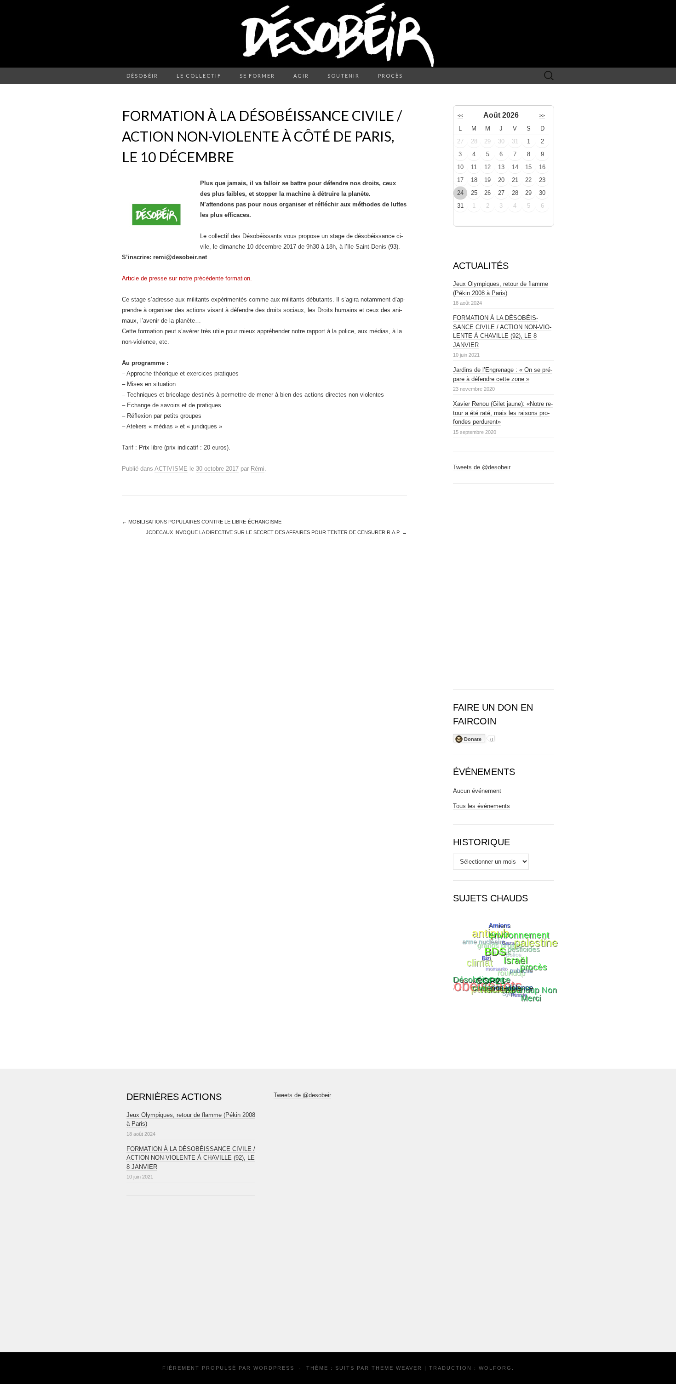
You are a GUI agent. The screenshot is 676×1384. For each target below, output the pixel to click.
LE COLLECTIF (199, 76)
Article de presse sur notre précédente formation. (187, 278)
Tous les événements (481, 806)
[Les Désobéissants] (338, 34)
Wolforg (495, 1368)
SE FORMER (257, 76)
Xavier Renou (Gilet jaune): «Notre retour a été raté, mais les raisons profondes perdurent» (503, 412)
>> (542, 115)
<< (460, 115)
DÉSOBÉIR (142, 76)
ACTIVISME (171, 468)
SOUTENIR (343, 76)
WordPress (273, 1368)
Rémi (257, 468)
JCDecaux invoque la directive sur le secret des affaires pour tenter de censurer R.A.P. (276, 532)
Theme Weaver (397, 1368)
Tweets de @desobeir (481, 467)
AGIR (301, 76)
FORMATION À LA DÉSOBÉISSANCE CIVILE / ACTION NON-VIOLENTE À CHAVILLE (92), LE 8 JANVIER (190, 1157)
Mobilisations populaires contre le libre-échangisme (201, 521)
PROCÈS (390, 76)
